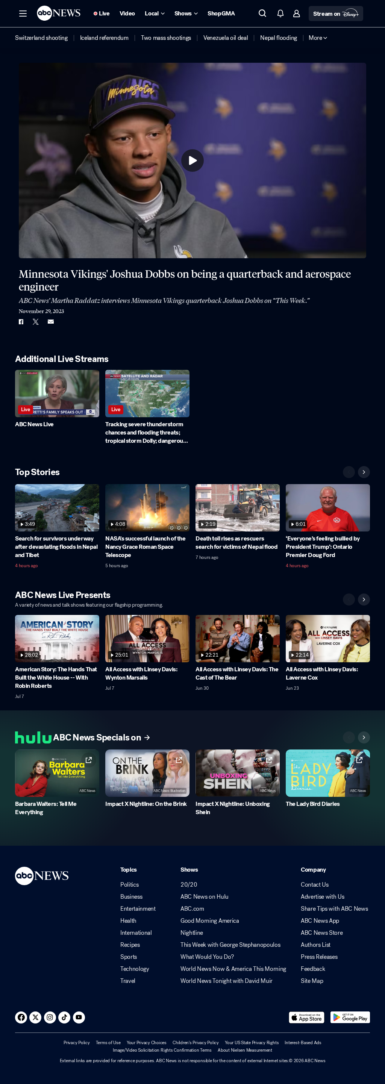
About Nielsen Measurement (245, 1050)
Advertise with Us (322, 897)
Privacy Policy (77, 1042)
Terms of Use (108, 1042)
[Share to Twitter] (35, 321)
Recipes (130, 945)
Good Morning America (209, 921)
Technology (134, 969)
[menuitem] (41, 38)
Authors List (315, 945)
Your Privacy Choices (147, 1042)
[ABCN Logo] (58, 13)
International (136, 933)
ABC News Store (322, 933)
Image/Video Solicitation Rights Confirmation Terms (162, 1050)
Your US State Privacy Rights (252, 1042)
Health (128, 921)
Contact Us (315, 885)
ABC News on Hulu (204, 897)
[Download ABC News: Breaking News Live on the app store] (307, 1017)
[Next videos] (364, 472)
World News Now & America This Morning (233, 969)
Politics (129, 885)
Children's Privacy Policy (196, 1042)
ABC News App (320, 921)
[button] (23, 13)
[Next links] (364, 737)
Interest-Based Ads (303, 1042)
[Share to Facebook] (20, 321)
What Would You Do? (206, 957)
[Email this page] (50, 321)
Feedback (313, 969)
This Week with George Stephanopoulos (230, 945)
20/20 (188, 885)
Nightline (191, 933)
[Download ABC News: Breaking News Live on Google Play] (350, 1017)
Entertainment (138, 909)
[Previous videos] (349, 472)
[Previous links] (349, 737)
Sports (128, 957)
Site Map (312, 981)
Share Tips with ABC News (334, 909)
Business (131, 897)
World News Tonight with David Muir (226, 981)
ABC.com (192, 909)
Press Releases (319, 957)
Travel (127, 981)
